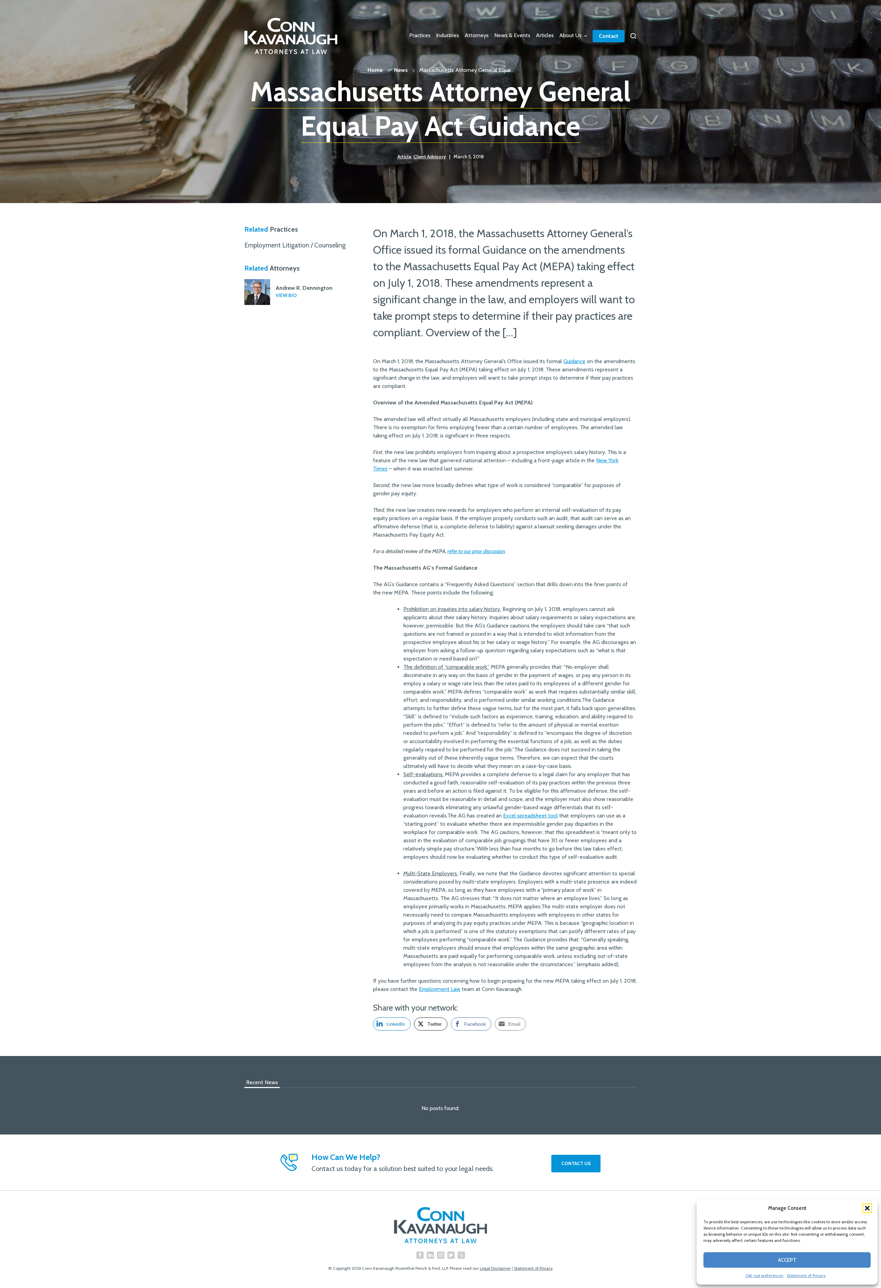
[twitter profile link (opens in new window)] (451, 1255)
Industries (447, 35)
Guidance (574, 361)
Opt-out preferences (764, 1275)
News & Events (512, 35)
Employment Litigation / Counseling (295, 245)
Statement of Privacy (806, 1275)
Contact (608, 36)
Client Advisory (429, 157)
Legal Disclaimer (495, 1268)
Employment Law (439, 989)
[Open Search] (633, 36)
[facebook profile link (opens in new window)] (420, 1255)
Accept (787, 1260)
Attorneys (477, 35)
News (401, 70)
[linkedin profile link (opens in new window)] (430, 1255)
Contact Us (576, 1163)
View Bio (286, 295)
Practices (420, 35)
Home (375, 70)
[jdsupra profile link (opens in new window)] (461, 1255)
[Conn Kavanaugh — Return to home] (440, 1225)
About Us (570, 35)
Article (404, 157)
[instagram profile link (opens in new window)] (440, 1255)
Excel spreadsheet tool (530, 815)
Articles (545, 35)
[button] (867, 1208)
